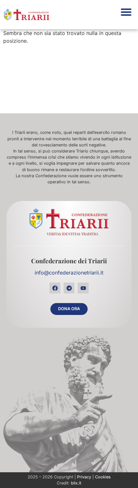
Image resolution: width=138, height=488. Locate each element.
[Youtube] (83, 288)
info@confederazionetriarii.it (69, 272)
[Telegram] (69, 288)
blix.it (76, 483)
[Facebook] (54, 288)
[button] (126, 12)
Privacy (84, 477)
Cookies (103, 477)
